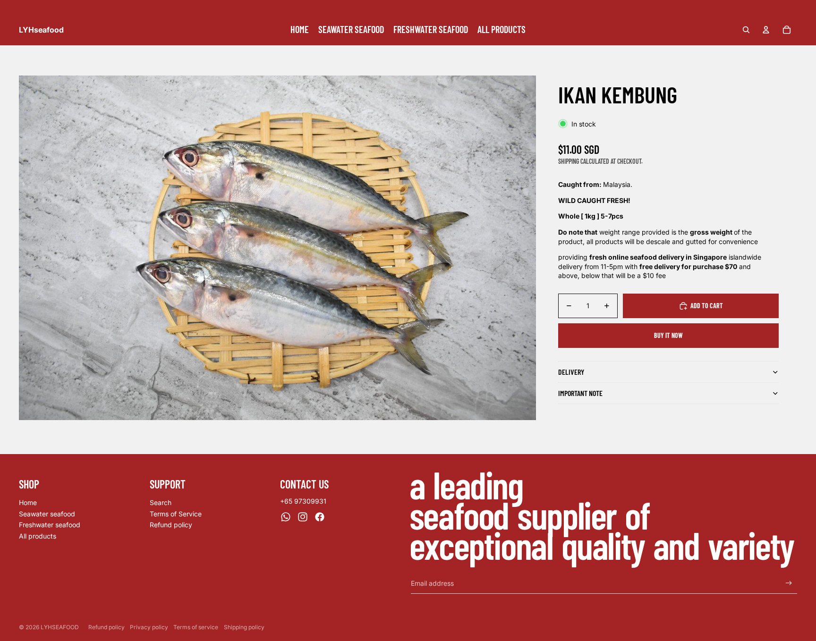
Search (160, 502)
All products (37, 536)
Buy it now (668, 335)
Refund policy (171, 525)
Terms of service (195, 627)
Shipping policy (244, 627)
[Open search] (746, 29)
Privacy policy (149, 627)
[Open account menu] (766, 29)
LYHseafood (60, 627)
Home (28, 502)
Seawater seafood (47, 514)
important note (580, 392)
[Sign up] (789, 583)
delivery (571, 371)
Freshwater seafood (49, 525)
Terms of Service (176, 514)
